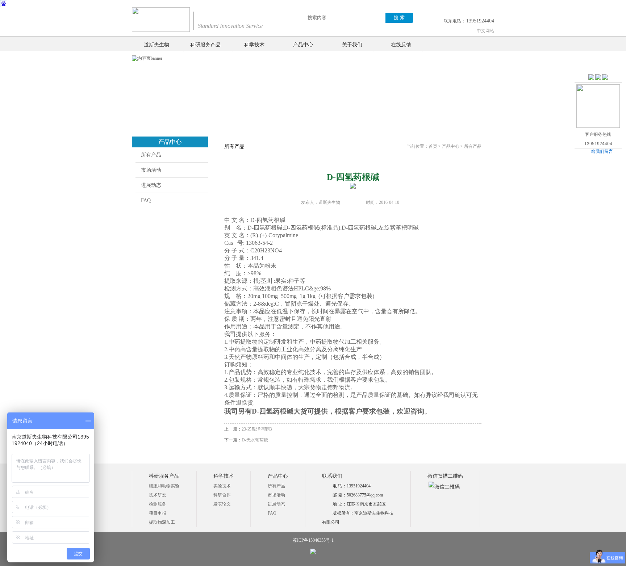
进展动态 (151, 185)
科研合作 (222, 495)
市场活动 (151, 170)
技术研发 (157, 495)
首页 (433, 146)
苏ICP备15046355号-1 (313, 540)
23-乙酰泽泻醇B (257, 429)
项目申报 (157, 513)
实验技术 (222, 486)
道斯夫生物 (156, 44)
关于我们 (352, 44)
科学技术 (254, 44)
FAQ (146, 200)
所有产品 (151, 155)
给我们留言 (602, 151)
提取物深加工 (162, 522)
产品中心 (303, 44)
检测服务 (157, 504)
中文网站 (485, 30)
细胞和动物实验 (164, 486)
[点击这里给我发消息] (591, 77)
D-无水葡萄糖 (255, 440)
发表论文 (222, 504)
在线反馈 (401, 44)
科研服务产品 (205, 44)
